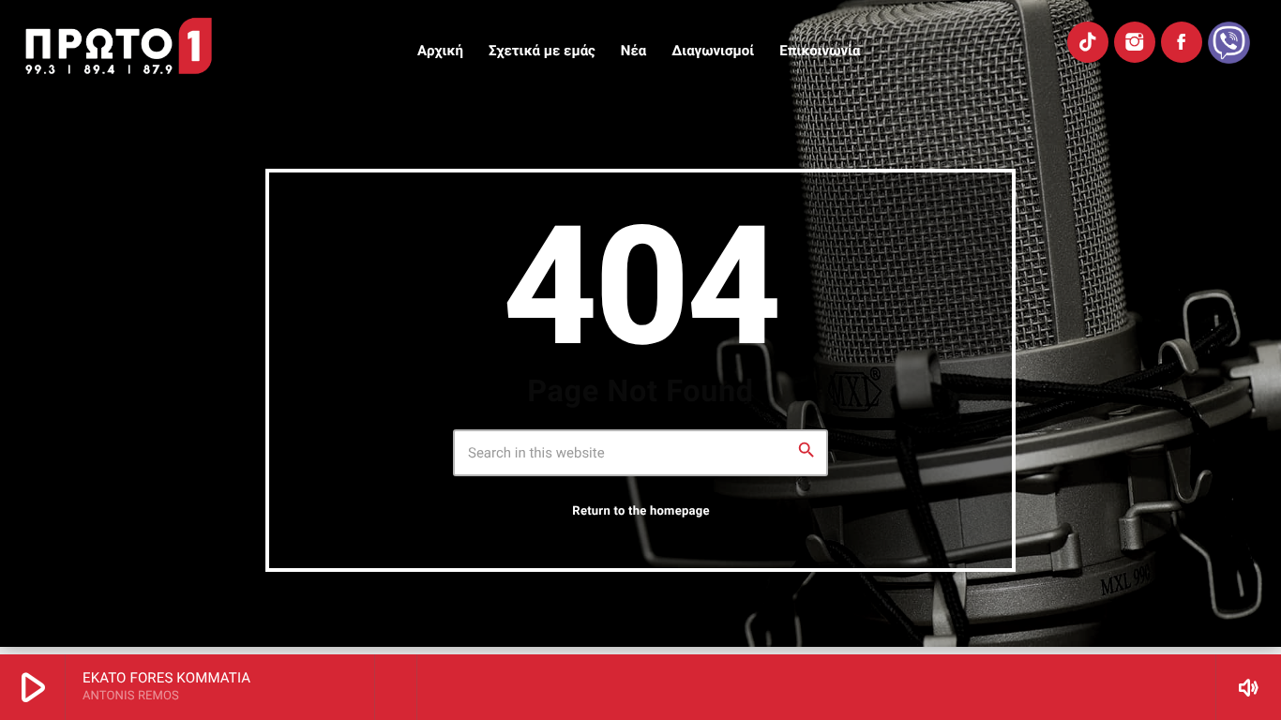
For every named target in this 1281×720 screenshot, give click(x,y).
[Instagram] (1134, 42)
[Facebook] (1181, 42)
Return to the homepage (640, 511)
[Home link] (118, 46)
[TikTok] (1087, 42)
